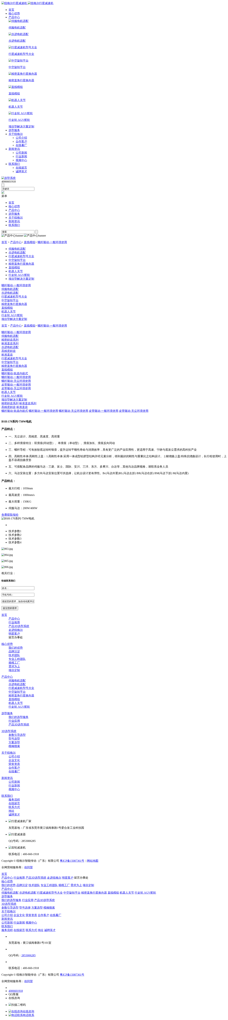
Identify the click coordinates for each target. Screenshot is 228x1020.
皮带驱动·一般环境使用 (16, 384)
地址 (11, 810)
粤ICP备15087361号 (72, 860)
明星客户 (14, 633)
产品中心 (14, 17)
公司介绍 (21, 137)
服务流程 (14, 799)
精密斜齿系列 (10, 339)
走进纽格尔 (16, 629)
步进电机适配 (10, 292)
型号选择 (25, 907)
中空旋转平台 (10, 300)
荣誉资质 (14, 763)
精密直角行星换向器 (14, 304)
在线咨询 (28, 1011)
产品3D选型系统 (19, 626)
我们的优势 (16, 647)
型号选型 (14, 738)
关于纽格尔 (16, 133)
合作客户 (21, 141)
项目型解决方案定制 (14, 319)
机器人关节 (8, 311)
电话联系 (28, 1015)
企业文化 (14, 760)
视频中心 (21, 160)
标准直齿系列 (10, 343)
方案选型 (14, 742)
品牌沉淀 (14, 651)
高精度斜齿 (8, 350)
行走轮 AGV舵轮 (12, 315)
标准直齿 (7, 354)
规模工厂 (14, 662)
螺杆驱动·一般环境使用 (52, 242)
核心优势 (14, 13)
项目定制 (14, 670)
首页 (11, 9)
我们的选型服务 (18, 717)
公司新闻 (21, 152)
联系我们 (14, 163)
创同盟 (28, 867)
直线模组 (29, 242)
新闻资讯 (14, 148)
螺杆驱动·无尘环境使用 (16, 380)
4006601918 (16, 990)
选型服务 (14, 130)
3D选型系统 (8, 731)
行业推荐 (14, 622)
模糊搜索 (14, 746)
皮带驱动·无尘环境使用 (16, 388)
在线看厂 (21, 145)
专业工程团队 (17, 658)
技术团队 (14, 655)
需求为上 (14, 666)
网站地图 (92, 860)
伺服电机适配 (10, 289)
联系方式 (14, 807)
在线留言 (21, 167)
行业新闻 (21, 156)
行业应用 (14, 720)
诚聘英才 (21, 171)
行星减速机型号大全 (14, 296)
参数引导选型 (17, 734)
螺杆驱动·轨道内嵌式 (14, 373)
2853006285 (28, 955)
